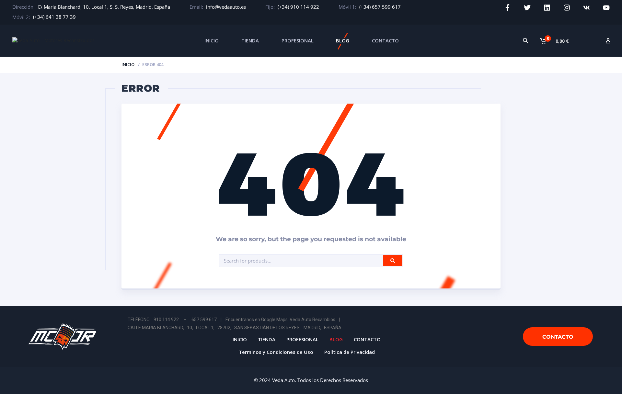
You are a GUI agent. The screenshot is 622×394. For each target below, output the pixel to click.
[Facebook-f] (507, 7)
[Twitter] (527, 7)
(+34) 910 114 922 (298, 7)
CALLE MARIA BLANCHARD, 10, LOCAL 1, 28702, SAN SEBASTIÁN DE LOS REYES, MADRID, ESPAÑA (234, 327)
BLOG (342, 40)
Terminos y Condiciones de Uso (276, 352)
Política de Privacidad (349, 352)
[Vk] (586, 7)
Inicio (127, 64)
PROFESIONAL (298, 40)
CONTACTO (385, 40)
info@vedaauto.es (226, 7)
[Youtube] (606, 7)
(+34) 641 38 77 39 (54, 17)
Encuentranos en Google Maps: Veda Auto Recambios (280, 319)
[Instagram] (566, 7)
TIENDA (250, 40)
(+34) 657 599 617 (380, 7)
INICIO (211, 40)
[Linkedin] (547, 7)
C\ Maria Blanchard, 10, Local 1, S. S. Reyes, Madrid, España (104, 7)
